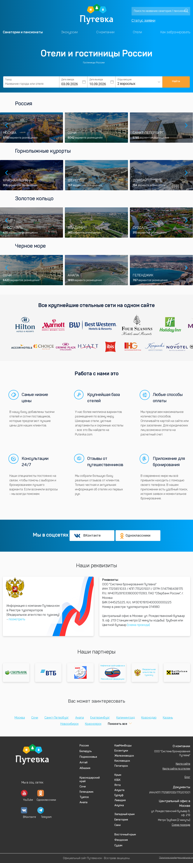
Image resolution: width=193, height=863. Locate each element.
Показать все (117, 724)
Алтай (83, 762)
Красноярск (93, 724)
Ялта (117, 785)
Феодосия (121, 840)
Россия (23, 104)
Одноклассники (138, 535)
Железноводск (124, 756)
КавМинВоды (123, 745)
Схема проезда (181, 825)
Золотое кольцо (34, 199)
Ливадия (120, 800)
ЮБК (117, 780)
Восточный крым (125, 834)
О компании (105, 32)
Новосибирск (69, 724)
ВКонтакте (92, 535)
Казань (168, 717)
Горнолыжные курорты (43, 151)
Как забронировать (175, 32)
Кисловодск (122, 761)
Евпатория (121, 819)
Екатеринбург (100, 717)
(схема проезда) (138, 625)
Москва (20, 717)
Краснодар (148, 717)
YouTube (26, 800)
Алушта (119, 790)
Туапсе (84, 797)
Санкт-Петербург (56, 717)
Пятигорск (121, 766)
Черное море (30, 246)
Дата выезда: (96, 79)
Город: (8, 79)
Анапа (79, 717)
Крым (117, 775)
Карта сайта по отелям (176, 768)
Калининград (125, 717)
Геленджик (86, 792)
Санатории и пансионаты (23, 32)
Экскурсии (69, 32)
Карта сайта (183, 764)
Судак (118, 845)
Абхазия (85, 768)
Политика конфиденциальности (176, 857)
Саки (117, 825)
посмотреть (17, 619)
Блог (187, 777)
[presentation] (6, 125)
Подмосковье (88, 757)
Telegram (46, 817)
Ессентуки (121, 750)
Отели (137, 32)
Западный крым (124, 814)
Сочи (34, 717)
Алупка (119, 805)
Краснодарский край (90, 780)
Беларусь (86, 751)
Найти (176, 81)
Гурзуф (118, 795)
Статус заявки (143, 21)
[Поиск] (186, 11)
